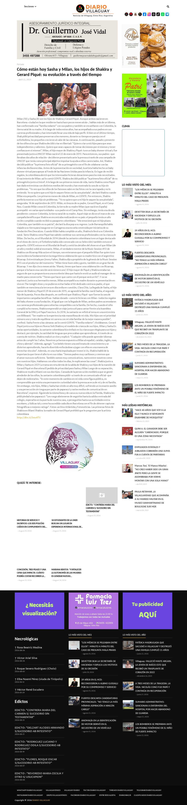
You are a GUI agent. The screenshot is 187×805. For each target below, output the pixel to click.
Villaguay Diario (72, 790)
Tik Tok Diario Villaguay (94, 790)
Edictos (21, 702)
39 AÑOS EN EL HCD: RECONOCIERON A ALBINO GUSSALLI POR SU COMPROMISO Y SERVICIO (152, 236)
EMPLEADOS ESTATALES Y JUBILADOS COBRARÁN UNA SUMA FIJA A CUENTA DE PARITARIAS (152, 451)
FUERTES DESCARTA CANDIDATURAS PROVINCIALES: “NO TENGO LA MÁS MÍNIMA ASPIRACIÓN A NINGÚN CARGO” (151, 258)
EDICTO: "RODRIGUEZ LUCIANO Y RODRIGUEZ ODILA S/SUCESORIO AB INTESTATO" (37, 745)
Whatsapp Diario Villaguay (29, 790)
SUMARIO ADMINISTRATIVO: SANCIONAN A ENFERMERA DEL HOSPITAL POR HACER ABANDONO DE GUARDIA (152, 369)
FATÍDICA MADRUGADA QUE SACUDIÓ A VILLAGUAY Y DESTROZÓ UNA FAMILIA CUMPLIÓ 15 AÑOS (152, 305)
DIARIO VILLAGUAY (41, 800)
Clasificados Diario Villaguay (148, 795)
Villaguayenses (53, 790)
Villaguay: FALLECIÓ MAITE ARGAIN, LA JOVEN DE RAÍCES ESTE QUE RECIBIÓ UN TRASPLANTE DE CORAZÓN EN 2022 (152, 328)
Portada (20, 64)
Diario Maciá (125, 795)
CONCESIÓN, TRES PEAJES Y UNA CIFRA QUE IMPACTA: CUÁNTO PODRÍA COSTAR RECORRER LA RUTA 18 (31, 573)
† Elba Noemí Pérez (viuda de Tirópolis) (39, 679)
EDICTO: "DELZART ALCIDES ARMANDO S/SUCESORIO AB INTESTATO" (39, 729)
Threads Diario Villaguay (121, 790)
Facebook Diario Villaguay (83, 795)
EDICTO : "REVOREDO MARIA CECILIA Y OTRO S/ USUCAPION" (39, 775)
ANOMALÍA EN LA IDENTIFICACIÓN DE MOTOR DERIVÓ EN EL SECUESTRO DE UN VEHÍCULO (152, 279)
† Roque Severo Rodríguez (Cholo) (35, 668)
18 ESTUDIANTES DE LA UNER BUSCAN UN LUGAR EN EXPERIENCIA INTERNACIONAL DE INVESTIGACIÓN (66, 524)
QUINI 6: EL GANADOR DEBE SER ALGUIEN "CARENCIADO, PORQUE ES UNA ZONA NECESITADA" (151, 432)
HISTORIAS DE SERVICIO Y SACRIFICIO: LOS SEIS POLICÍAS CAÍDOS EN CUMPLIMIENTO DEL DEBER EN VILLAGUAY (31, 524)
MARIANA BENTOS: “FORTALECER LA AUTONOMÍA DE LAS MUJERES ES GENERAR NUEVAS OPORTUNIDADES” (66, 573)
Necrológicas (26, 639)
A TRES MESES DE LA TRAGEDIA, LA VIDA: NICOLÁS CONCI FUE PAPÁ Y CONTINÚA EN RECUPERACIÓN (152, 348)
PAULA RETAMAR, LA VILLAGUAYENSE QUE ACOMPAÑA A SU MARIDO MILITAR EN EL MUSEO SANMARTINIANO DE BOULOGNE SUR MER (152, 499)
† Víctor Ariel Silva (26, 658)
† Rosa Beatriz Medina (28, 647)
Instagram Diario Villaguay (30, 795)
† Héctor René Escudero (29, 690)
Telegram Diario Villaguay (149, 790)
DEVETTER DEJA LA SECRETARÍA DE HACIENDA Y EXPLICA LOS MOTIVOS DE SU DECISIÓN (152, 216)
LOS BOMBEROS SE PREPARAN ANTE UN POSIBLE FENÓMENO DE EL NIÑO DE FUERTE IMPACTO (152, 389)
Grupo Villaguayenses (56, 795)
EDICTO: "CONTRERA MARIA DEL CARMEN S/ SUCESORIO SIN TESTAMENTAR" (100, 508)
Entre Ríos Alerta (107, 795)
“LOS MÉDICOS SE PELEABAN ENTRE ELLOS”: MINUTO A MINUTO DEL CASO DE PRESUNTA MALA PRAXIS (151, 195)
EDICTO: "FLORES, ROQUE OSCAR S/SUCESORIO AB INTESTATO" (36, 761)
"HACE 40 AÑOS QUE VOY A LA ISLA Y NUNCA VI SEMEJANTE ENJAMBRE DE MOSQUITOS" (150, 414)
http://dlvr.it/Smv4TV (29, 417)
